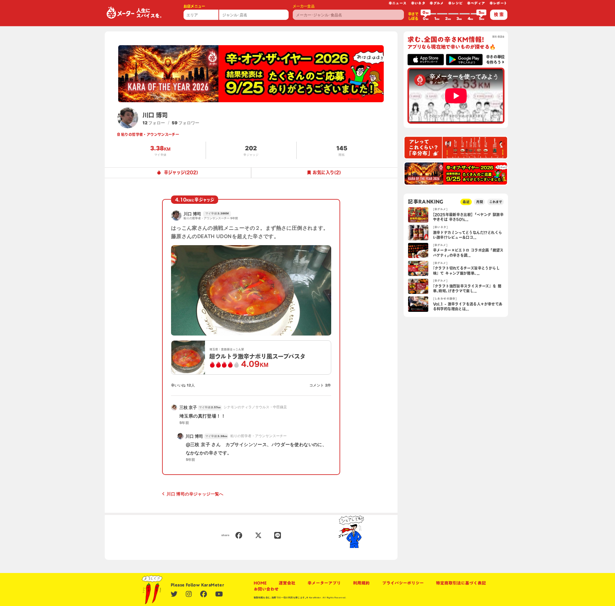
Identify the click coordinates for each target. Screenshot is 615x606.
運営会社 (287, 583)
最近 (466, 201)
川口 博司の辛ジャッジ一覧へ (195, 493)
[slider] (425, 14)
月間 (479, 201)
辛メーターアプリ (324, 583)
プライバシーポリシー (403, 583)
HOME (260, 583)
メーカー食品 (304, 6)
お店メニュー (194, 6)
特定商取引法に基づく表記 (461, 583)
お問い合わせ (266, 589)
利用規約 (361, 583)
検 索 (499, 14)
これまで (495, 201)
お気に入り (327, 172)
